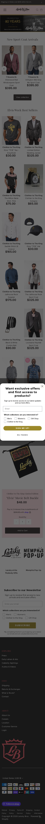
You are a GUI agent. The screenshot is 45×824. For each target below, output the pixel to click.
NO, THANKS (22, 435)
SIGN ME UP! (22, 428)
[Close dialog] (42, 386)
